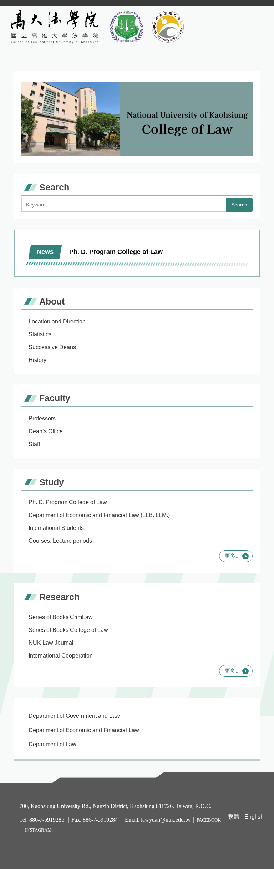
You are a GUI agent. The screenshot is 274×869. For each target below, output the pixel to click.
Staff (34, 444)
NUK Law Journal (51, 643)
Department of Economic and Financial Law (84, 730)
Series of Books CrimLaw (61, 617)
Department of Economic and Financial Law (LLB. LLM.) (99, 515)
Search (239, 205)
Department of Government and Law (74, 716)
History (37, 360)
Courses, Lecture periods (60, 541)
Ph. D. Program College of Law (68, 502)
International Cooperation (61, 656)
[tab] (178, 247)
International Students (56, 528)
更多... (232, 556)
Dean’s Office (46, 431)
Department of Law (52, 744)
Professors (42, 418)
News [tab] (45, 251)
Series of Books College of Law (68, 630)
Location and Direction (57, 321)
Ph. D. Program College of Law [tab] (116, 251)
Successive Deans (52, 347)
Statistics (40, 334)
